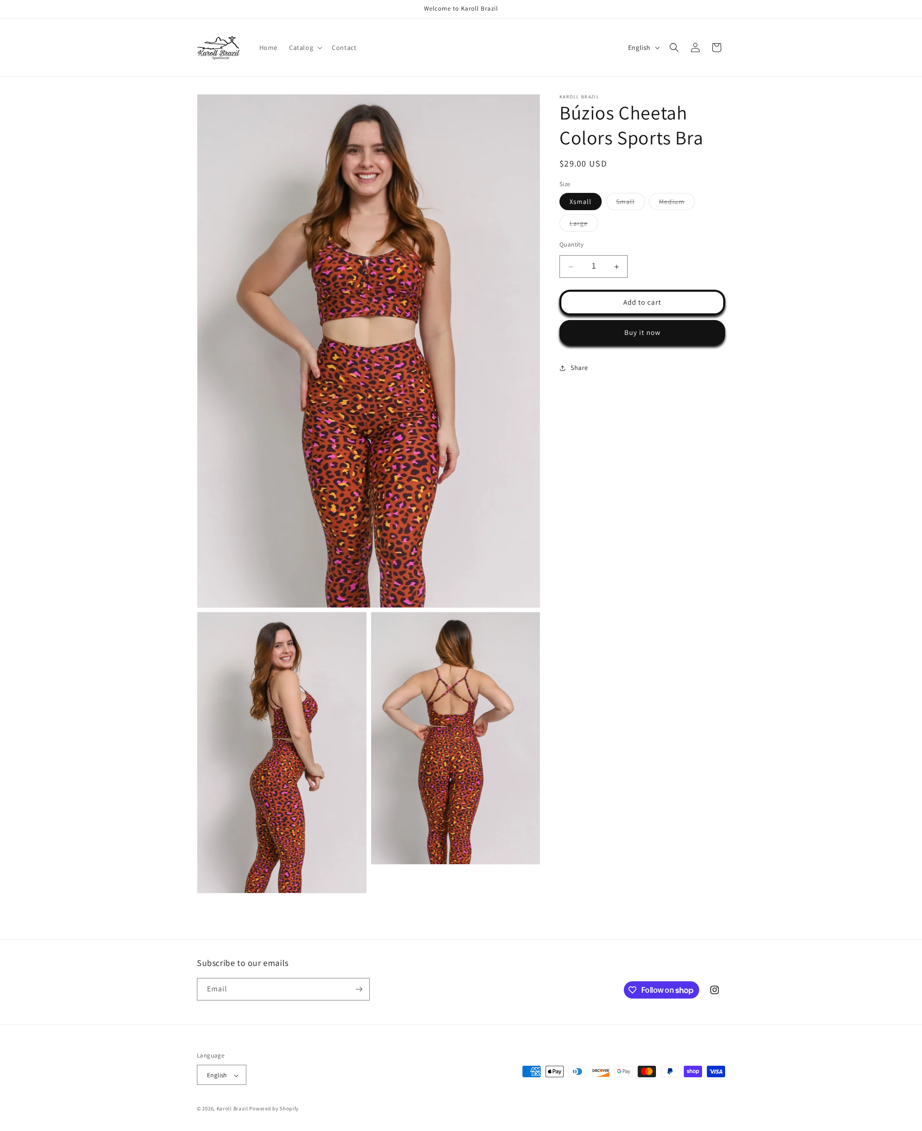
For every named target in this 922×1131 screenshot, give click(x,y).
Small (630, 204)
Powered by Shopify (274, 1109)
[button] (304, 47)
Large (584, 225)
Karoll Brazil (232, 1109)
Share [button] (579, 367)
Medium (677, 204)
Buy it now (642, 332)
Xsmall (581, 202)
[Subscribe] (358, 989)
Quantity (571, 245)
